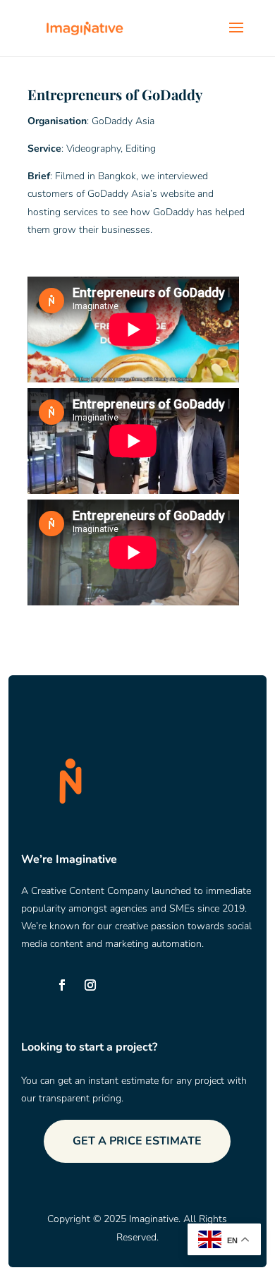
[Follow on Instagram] (90, 985)
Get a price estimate (137, 1141)
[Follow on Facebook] (62, 985)
